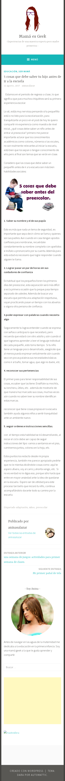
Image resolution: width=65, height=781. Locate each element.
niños (32, 507)
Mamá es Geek (32, 36)
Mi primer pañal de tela (47, 571)
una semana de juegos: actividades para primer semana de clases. (32, 557)
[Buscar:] (32, 667)
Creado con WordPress (26, 770)
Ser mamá (24, 71)
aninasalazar (28, 85)
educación (10, 71)
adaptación (22, 507)
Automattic (39, 774)
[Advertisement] (32, 700)
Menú (34, 59)
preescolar (41, 507)
